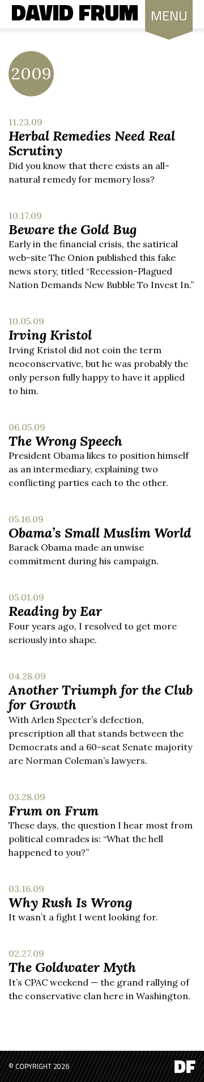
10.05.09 (26, 321)
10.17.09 (25, 215)
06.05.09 (26, 427)
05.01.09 (26, 597)
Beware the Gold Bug (72, 229)
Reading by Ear (55, 611)
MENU (169, 15)
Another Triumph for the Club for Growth (100, 697)
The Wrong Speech (65, 441)
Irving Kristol (50, 335)
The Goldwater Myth (72, 967)
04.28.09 (27, 676)
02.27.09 (26, 953)
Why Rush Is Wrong (70, 902)
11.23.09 (25, 122)
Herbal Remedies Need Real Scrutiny (91, 143)
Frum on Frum (53, 810)
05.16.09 (26, 519)
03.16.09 (26, 888)
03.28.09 (26, 796)
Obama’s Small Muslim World (100, 533)
